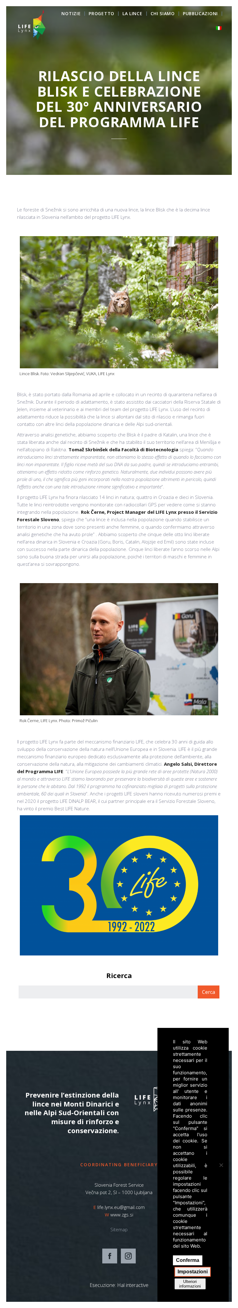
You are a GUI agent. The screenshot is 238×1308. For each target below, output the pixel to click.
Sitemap (119, 1229)
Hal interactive (132, 1285)
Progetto (101, 13)
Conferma (187, 1260)
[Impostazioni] (221, 1165)
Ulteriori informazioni (190, 1284)
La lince (132, 13)
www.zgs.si (121, 1214)
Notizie (71, 13)
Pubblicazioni (200, 13)
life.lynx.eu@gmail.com (121, 1207)
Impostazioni (193, 1271)
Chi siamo (163, 13)
